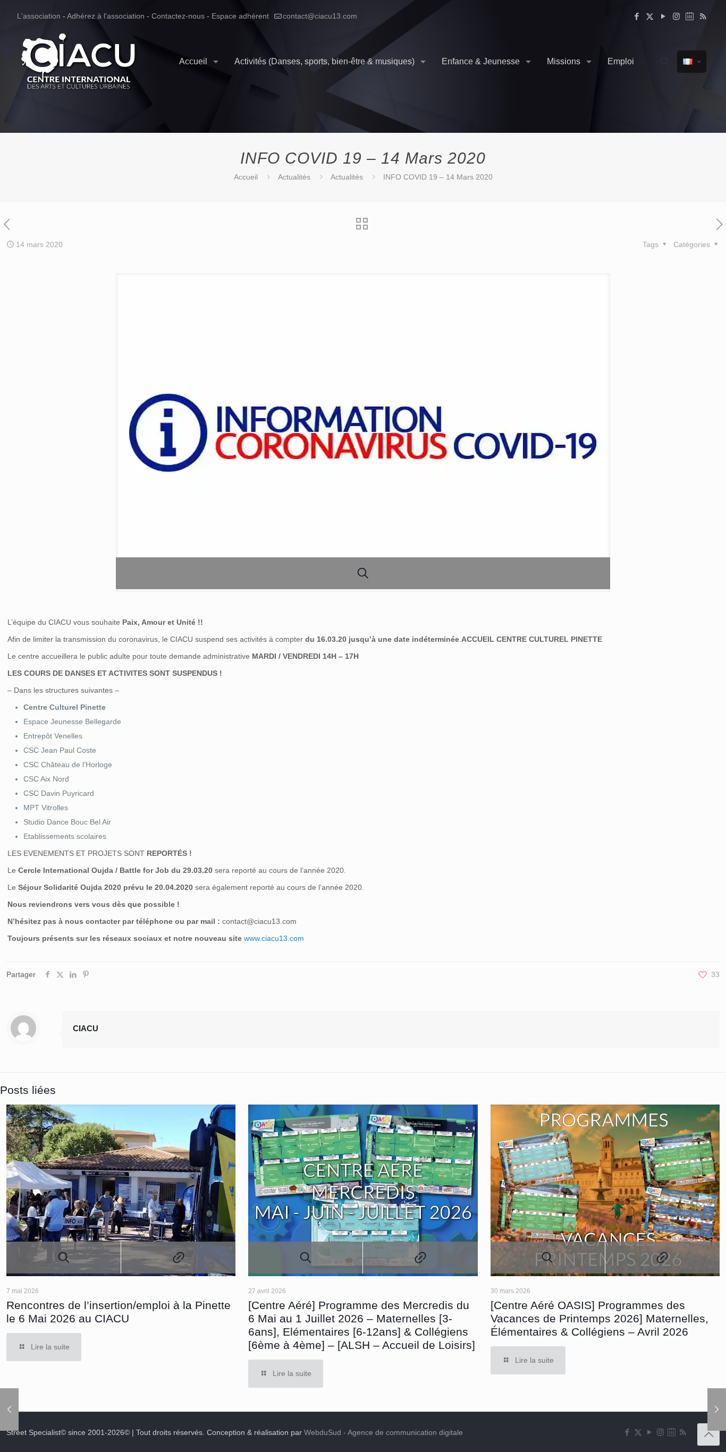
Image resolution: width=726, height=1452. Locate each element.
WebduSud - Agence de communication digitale (383, 1432)
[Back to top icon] (708, 1434)
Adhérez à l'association (106, 16)
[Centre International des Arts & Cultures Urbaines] (80, 61)
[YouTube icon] (663, 16)
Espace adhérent (240, 16)
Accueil (246, 177)
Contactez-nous (178, 16)
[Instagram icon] (676, 16)
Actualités (294, 177)
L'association (39, 16)
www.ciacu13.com (274, 938)
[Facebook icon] (636, 16)
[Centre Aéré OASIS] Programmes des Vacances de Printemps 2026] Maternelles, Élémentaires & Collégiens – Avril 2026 (599, 1318)
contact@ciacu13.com (320, 16)
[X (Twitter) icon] (650, 16)
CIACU (85, 1028)
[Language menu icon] (691, 61)
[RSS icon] (703, 16)
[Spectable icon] (690, 16)
